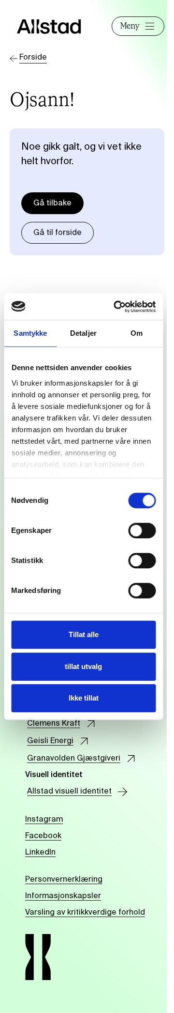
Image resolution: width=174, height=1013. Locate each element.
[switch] (142, 530)
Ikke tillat (84, 698)
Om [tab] (136, 333)
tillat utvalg (83, 666)
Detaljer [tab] (83, 333)
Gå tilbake (52, 203)
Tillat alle (84, 634)
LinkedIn (40, 853)
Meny (130, 26)
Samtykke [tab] (30, 333)
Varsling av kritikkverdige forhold (85, 913)
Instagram (44, 820)
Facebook (43, 836)
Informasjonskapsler (63, 896)
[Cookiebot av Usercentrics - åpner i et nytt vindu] (117, 306)
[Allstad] (49, 26)
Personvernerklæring (63, 880)
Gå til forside (57, 233)
